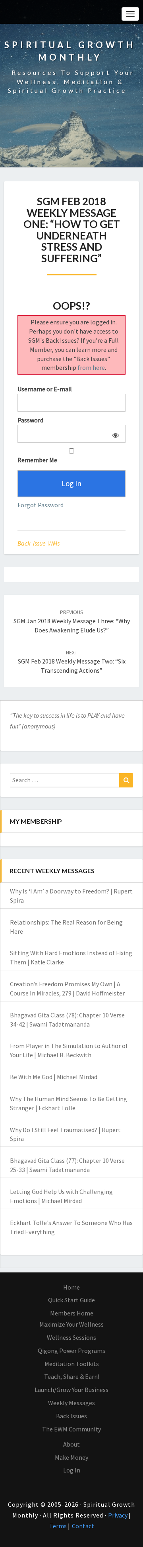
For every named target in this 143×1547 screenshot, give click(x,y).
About (71, 1444)
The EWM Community (71, 1429)
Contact (83, 1526)
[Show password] (114, 434)
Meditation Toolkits (71, 1364)
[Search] (126, 780)
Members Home (71, 1313)
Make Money (71, 1457)
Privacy (118, 1515)
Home (71, 1287)
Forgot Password (40, 505)
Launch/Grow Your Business (71, 1390)
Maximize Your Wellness (71, 1324)
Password (30, 420)
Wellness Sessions (71, 1337)
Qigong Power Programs (71, 1351)
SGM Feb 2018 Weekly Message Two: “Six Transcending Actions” (72, 661)
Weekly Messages (71, 1403)
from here (91, 367)
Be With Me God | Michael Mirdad (53, 1077)
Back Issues (71, 1416)
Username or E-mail (44, 389)
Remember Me (37, 460)
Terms (58, 1526)
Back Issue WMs (38, 543)
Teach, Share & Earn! (71, 1376)
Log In (71, 1470)
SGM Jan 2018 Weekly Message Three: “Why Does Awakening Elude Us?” (72, 621)
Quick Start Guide (71, 1300)
